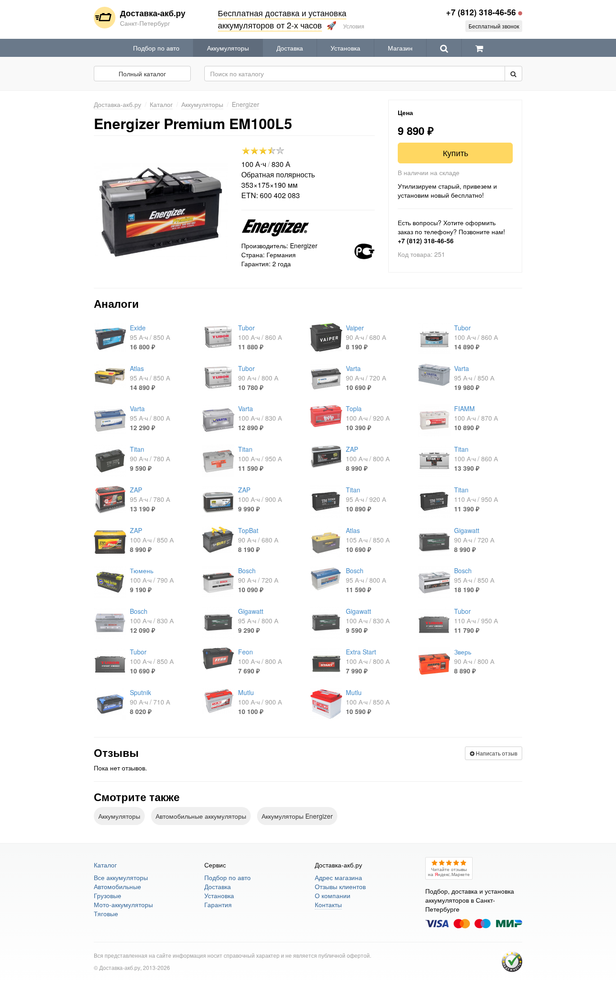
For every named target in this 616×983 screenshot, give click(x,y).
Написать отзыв (495, 753)
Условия (353, 26)
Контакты (328, 904)
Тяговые (106, 913)
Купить (455, 152)
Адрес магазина (338, 877)
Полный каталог (142, 73)
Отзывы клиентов (340, 886)
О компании (332, 895)
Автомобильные (117, 886)
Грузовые (107, 895)
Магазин (400, 47)
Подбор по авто (156, 47)
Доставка (289, 47)
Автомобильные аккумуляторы (201, 816)
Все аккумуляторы (121, 877)
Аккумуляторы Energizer (297, 816)
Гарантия (218, 904)
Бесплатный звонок (494, 26)
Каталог (105, 864)
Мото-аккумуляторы (123, 904)
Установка (345, 47)
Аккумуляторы (228, 47)
